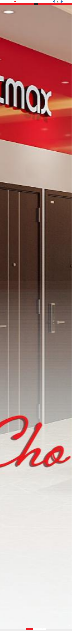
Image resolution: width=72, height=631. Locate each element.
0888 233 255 (47, 1)
